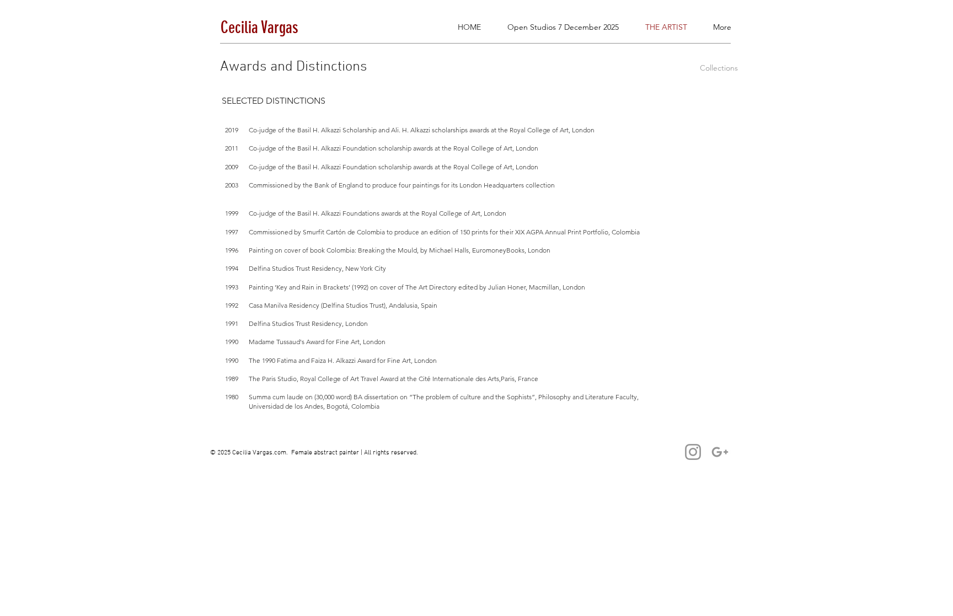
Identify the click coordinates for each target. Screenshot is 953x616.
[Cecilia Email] (720, 452)
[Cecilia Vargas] (693, 452)
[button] (910, 41)
